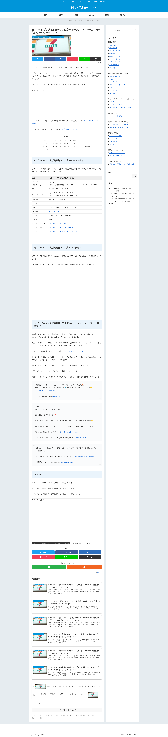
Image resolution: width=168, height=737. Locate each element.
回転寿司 (112, 53)
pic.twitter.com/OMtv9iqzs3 (68, 432)
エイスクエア (114, 141)
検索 (109, 173)
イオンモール (114, 139)
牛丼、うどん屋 (114, 56)
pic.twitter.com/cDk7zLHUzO (45, 390)
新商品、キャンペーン (117, 153)
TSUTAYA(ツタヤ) (115, 76)
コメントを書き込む (67, 710)
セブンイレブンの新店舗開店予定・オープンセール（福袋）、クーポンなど (51, 543)
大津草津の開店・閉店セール (119, 124)
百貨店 (111, 87)
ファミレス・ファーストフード (120, 107)
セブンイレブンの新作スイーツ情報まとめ (64, 231)
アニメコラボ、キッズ (117, 156)
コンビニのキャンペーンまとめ (74, 351)
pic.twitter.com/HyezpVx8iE (84, 456)
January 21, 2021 (80, 438)
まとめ (46, 149)
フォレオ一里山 (114, 144)
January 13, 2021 (67, 462)
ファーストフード (115, 51)
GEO (111, 79)
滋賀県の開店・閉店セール (118, 127)
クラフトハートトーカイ (118, 85)
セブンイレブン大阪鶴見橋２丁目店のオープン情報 (60, 140)
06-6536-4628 (54, 211)
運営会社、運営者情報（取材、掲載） (122, 164)
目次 (64, 137)
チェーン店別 (114, 90)
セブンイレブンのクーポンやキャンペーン (64, 227)
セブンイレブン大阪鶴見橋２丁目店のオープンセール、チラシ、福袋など (67, 146)
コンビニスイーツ (115, 105)
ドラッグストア (114, 62)
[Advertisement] (67, 104)
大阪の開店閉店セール (69, 129)
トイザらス (113, 82)
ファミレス (113, 48)
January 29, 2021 (58, 396)
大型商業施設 (114, 65)
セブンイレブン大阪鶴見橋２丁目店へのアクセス (59, 143)
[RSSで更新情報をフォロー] (84, 567)
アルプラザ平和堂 (115, 136)
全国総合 (112, 68)
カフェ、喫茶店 (114, 59)
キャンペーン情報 (115, 116)
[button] (135, 30)
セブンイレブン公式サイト (58, 223)
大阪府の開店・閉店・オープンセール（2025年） (84, 543)
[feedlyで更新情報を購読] (49, 567)
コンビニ (112, 45)
